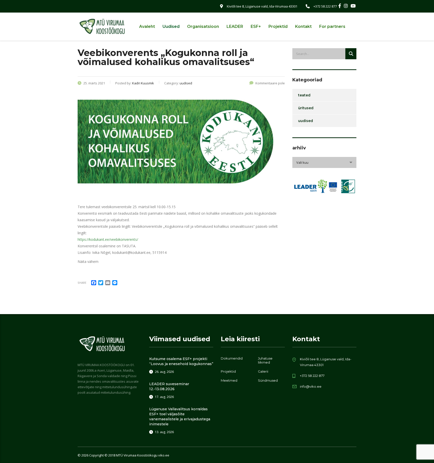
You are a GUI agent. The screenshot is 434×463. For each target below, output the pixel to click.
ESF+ (256, 26)
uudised (305, 121)
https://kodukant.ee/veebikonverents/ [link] (108, 239)
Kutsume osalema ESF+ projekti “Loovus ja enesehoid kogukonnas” (181, 361)
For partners (332, 26)
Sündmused (268, 380)
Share (82, 282)
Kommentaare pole (270, 83)
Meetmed (229, 380)
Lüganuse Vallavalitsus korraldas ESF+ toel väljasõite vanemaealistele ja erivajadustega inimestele (179, 416)
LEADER (235, 26)
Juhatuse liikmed (265, 360)
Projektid (278, 26)
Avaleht (147, 26)
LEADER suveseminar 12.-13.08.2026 (169, 386)
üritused (305, 108)
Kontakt (303, 26)
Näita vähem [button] (88, 261)
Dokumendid (232, 358)
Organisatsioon (203, 26)
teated (304, 95)
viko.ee (163, 455)
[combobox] (324, 162)
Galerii (263, 371)
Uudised (171, 26)
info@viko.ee (310, 386)
